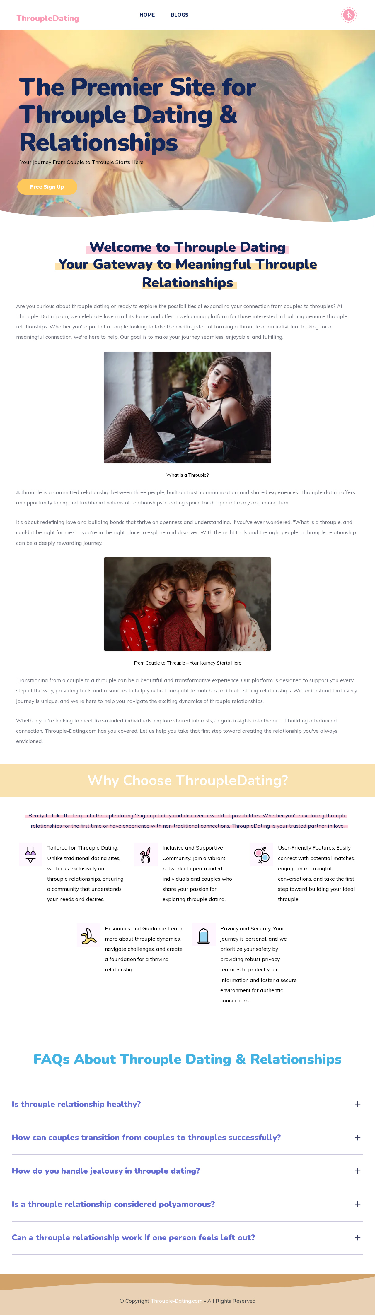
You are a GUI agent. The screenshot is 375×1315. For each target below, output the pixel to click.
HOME (147, 14)
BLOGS (180, 14)
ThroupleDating (47, 18)
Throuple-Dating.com (176, 1300)
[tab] (187, 1104)
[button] (187, 1104)
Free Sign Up (47, 186)
